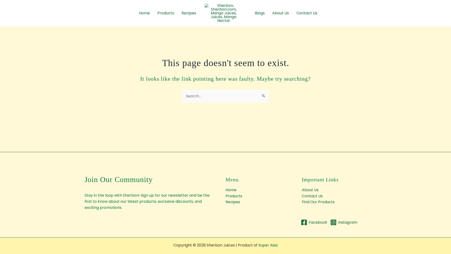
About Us (280, 13)
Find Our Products (318, 202)
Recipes (189, 13)
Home (144, 13)
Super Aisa (268, 245)
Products (165, 13)
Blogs (260, 13)
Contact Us (306, 13)
